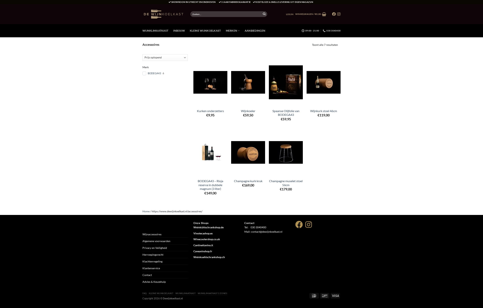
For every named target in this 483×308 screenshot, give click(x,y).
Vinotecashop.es (203, 233)
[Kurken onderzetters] (210, 82)
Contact (147, 275)
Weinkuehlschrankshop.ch (209, 257)
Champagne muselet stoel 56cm (286, 183)
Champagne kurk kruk (248, 181)
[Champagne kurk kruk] (248, 152)
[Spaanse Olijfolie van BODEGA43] (286, 82)
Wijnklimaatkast (155, 30)
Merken (231, 30)
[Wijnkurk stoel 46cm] (324, 82)
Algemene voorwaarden (156, 241)
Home (146, 211)
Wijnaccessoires (152, 234)
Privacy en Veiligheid (154, 247)
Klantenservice (151, 268)
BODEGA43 (154, 73)
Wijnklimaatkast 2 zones (212, 293)
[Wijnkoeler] (248, 82)
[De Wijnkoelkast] (163, 14)
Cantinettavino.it (203, 245)
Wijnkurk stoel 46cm (323, 111)
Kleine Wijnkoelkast (205, 30)
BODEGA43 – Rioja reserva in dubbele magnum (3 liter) (210, 185)
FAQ (144, 293)
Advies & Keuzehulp (154, 281)
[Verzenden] (264, 14)
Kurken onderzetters (210, 111)
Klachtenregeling (152, 261)
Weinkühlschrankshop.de (208, 227)
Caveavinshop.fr (202, 251)
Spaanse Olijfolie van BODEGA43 (285, 113)
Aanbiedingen (255, 30)
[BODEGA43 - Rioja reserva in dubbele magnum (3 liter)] (210, 152)
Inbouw (179, 30)
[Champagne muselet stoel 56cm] (286, 152)
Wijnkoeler (248, 111)
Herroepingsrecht (152, 254)
